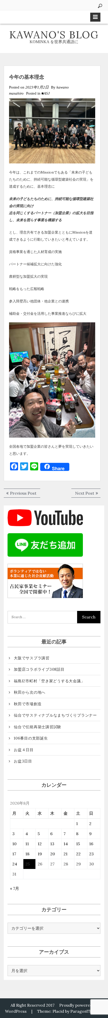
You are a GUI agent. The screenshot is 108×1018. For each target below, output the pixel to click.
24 (14, 863)
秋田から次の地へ (29, 692)
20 (52, 853)
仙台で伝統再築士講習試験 (37, 726)
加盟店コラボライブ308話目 (39, 669)
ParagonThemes (86, 1011)
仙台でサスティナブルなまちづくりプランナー (55, 715)
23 (91, 853)
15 (78, 843)
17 (14, 853)
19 (40, 853)
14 (66, 843)
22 (78, 853)
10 (14, 843)
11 (27, 843)
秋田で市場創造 (27, 703)
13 (52, 843)
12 (40, 843)
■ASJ (45, 93)
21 (66, 853)
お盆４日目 (24, 749)
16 (91, 843)
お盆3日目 (23, 761)
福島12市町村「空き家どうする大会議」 (49, 680)
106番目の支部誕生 (31, 738)
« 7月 (14, 888)
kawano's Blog (54, 34)
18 (27, 853)
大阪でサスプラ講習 (31, 658)
